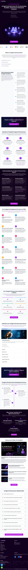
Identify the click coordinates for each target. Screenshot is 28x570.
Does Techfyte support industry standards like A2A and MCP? (13, 497)
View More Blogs (14, 484)
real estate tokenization (5, 325)
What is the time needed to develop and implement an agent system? (13, 529)
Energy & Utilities (4, 361)
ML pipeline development (18, 55)
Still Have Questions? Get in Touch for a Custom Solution (14, 534)
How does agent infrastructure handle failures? (11, 504)
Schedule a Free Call (14, 41)
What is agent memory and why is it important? (11, 522)
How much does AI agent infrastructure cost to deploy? (12, 508)
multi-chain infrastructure (9, 295)
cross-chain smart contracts (13, 325)
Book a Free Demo (14, 203)
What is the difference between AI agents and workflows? (12, 511)
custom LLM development (18, 190)
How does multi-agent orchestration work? (10, 515)
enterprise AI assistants (20, 211)
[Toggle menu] (27, 1)
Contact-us (1, 550)
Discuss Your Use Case (13, 124)
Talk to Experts (14, 434)
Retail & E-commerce (5, 354)
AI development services (9, 211)
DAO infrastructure (7, 78)
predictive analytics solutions (20, 164)
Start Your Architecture (13, 374)
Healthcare (3, 349)
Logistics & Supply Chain (5, 359)
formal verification (17, 384)
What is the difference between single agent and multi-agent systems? (13, 519)
